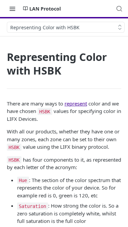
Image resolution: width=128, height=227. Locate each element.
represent (76, 103)
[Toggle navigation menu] (12, 8)
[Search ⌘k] (119, 8)
